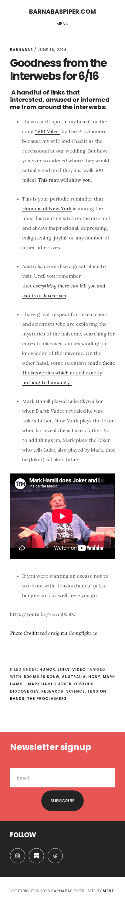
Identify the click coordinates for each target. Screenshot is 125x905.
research (52, 691)
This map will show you (64, 180)
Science (75, 691)
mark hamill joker (50, 683)
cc (95, 633)
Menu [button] (62, 24)
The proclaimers (47, 698)
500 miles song (41, 676)
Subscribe (62, 801)
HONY (94, 676)
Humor (47, 669)
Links (64, 669)
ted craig (49, 633)
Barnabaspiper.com (62, 11)
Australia (74, 676)
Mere (108, 891)
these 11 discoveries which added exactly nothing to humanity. (68, 372)
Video (79, 669)
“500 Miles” (47, 131)
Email (16, 763)
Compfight (80, 633)
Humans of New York (47, 208)
